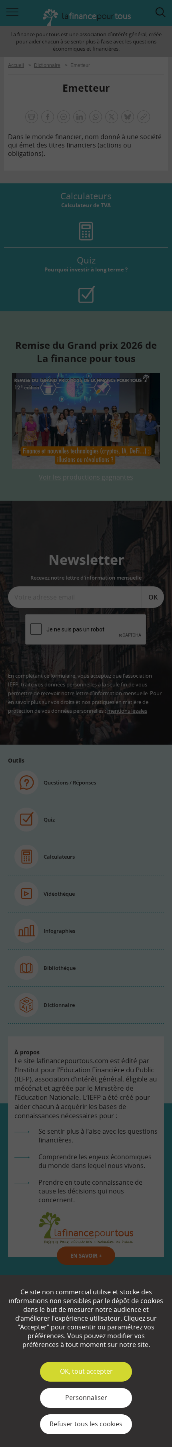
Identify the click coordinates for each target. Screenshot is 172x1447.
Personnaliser (86, 1397)
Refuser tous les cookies (86, 1423)
